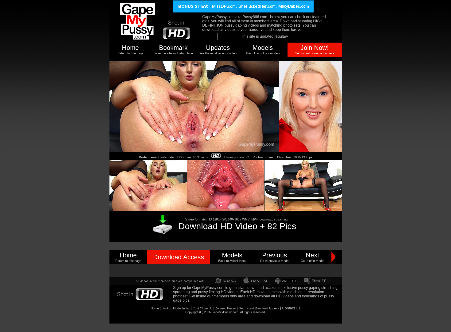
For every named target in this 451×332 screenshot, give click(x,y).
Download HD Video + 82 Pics (237, 226)
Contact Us (291, 308)
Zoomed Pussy (225, 308)
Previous (274, 255)
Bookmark (173, 47)
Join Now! (314, 47)
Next (312, 255)
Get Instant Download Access (259, 308)
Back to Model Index (176, 308)
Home (130, 47)
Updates (218, 47)
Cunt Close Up (202, 308)
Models (263, 47)
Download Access (178, 257)
